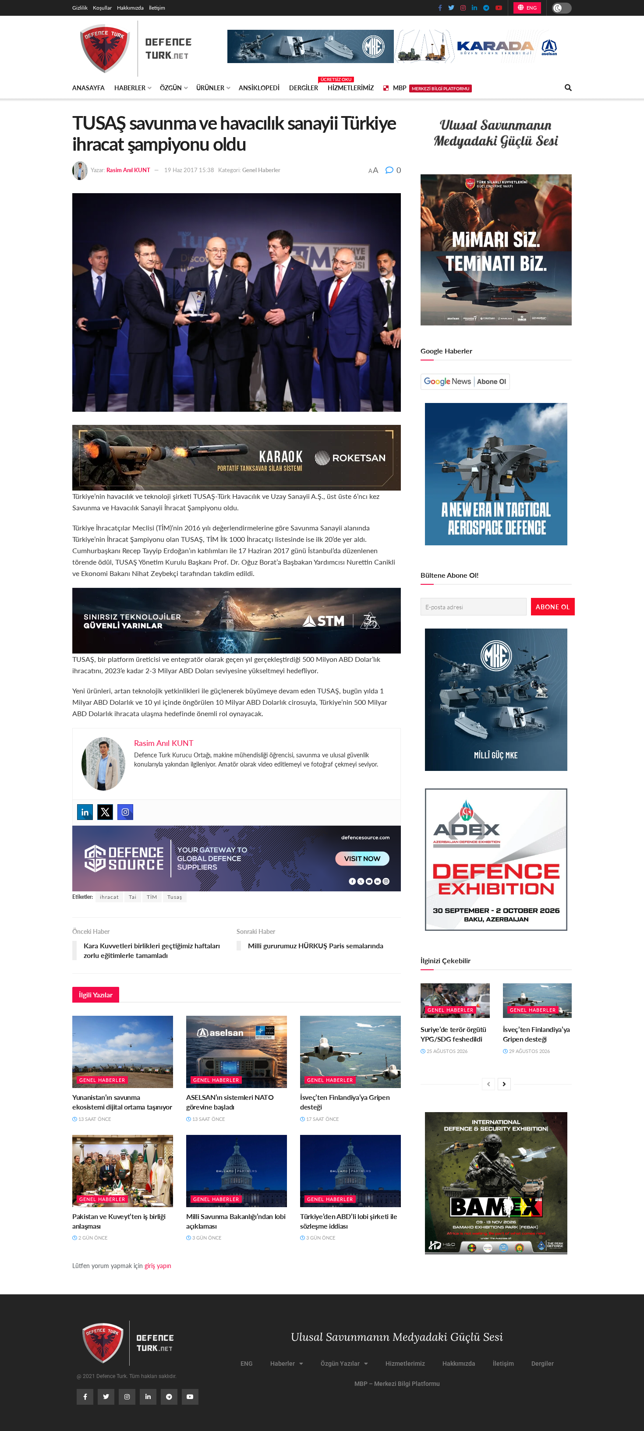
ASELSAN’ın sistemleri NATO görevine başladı (230, 1102)
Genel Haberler (261, 170)
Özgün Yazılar (340, 1363)
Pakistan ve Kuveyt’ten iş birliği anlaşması (118, 1221)
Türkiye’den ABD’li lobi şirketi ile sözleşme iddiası (348, 1221)
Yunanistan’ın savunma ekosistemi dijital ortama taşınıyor (122, 1102)
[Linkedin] (85, 812)
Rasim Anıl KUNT (128, 170)
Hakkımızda (130, 7)
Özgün (171, 87)
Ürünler (210, 87)
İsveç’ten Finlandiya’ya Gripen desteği (344, 1102)
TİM (152, 897)
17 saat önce (322, 1119)
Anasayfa (88, 87)
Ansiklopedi (259, 87)
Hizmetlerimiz (351, 87)
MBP (431, 87)
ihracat (109, 897)
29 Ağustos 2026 (529, 1051)
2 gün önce (92, 1237)
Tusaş (174, 897)
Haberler (129, 87)
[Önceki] (488, 1084)
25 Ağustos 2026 (446, 1051)
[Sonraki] (504, 1084)
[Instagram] (125, 812)
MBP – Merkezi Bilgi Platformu (397, 1383)
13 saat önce (94, 1119)
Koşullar (102, 7)
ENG (531, 7)
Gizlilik (80, 7)
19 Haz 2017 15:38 (189, 170)
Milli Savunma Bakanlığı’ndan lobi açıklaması (235, 1221)
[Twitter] (105, 812)
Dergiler (303, 86)
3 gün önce (206, 1237)
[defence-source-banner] (236, 857)
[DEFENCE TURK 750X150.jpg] (236, 620)
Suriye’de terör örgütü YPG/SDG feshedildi (453, 1034)
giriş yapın (158, 1265)
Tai (133, 897)
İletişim (157, 7)
